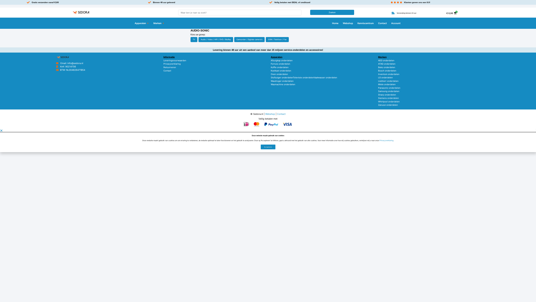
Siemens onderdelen (388, 98)
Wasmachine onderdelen (283, 84)
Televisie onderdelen (303, 77)
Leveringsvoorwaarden (174, 60)
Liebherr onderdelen (388, 81)
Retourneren (169, 67)
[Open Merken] (163, 23)
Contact (167, 70)
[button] (268, 130)
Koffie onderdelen (280, 67)
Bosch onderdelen (387, 70)
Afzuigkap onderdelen (282, 60)
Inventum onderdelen (388, 74)
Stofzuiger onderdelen (282, 77)
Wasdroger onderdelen (282, 81)
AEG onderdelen (386, 60)
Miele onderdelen (387, 84)
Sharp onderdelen (387, 94)
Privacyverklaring (172, 63)
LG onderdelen (385, 77)
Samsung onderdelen (388, 91)
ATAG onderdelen (386, 63)
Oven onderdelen (279, 74)
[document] (268, 140)
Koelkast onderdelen (281, 70)
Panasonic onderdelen (389, 88)
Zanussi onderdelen (388, 105)
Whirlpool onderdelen (389, 101)
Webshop (270, 114)
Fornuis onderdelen (280, 63)
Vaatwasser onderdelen (325, 77)
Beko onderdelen (386, 67)
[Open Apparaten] (148, 23)
